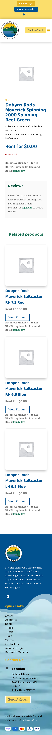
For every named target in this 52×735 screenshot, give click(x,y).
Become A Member (26, 9)
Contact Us (12, 644)
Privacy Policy (30, 720)
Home (9, 615)
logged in (27, 207)
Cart (28, 14)
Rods (10, 627)
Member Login (26, 3)
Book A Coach (18, 699)
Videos (9, 640)
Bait (9, 635)
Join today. (19, 170)
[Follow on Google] (8, 596)
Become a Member (16, 652)
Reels (8, 100)
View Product (17, 317)
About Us (11, 619)
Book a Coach (36, 30)
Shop (8, 623)
